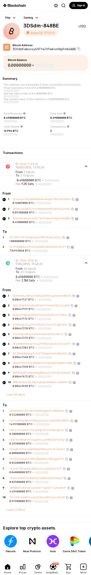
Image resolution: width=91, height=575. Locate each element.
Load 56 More (15, 394)
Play (7, 17)
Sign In (81, 5)
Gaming (28, 17)
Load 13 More (15, 509)
